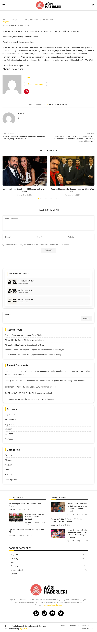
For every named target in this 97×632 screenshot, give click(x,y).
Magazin (16, 19)
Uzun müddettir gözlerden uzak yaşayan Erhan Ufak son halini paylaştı (33, 354)
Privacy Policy (87, 628)
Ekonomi (8, 455)
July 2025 (8, 429)
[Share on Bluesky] (63, 104)
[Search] (93, 5)
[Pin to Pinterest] (58, 104)
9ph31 (7, 393)
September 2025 (11, 419)
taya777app (10, 371)
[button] (6, 177)
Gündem (8, 460)
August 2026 (10, 414)
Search (8, 314)
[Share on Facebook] (52, 104)
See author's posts (35, 84)
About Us (72, 625)
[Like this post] (50, 104)
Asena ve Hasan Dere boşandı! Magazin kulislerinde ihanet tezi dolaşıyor (34, 350)
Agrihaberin (24, 628)
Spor (7, 470)
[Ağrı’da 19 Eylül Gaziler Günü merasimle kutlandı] (16, 517)
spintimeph (9, 387)
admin (13, 25)
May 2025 (9, 439)
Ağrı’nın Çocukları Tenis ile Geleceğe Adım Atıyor (24, 345)
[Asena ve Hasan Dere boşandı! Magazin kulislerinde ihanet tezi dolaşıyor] (25, 171)
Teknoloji (9, 474)
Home (5, 19)
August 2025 (10, 424)
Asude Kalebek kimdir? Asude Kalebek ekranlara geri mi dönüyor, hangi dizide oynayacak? (50, 380)
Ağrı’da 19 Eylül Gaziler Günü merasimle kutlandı (24, 340)
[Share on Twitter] (55, 104)
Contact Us (85, 625)
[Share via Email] (66, 104)
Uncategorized (11, 479)
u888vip (8, 380)
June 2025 (9, 434)
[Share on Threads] (60, 104)
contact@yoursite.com (53, 605)
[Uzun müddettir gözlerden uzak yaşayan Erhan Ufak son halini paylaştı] (72, 171)
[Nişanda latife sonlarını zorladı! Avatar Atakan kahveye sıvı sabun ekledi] (58, 507)
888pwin (8, 399)
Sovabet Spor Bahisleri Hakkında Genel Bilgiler (23, 335)
